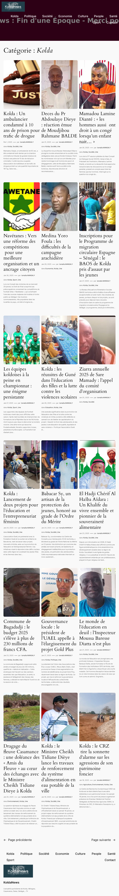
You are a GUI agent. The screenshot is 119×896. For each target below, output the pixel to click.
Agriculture (87, 785)
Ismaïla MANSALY (27, 142)
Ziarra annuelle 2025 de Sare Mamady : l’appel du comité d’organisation (96, 380)
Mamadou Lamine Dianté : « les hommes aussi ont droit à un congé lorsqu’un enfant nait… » (97, 127)
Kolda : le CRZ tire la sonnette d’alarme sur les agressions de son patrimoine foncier (96, 760)
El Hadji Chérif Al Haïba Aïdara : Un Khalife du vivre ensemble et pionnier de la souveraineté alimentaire (97, 510)
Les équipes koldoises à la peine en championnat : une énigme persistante (17, 383)
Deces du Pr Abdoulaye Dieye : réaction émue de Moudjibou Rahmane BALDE (59, 125)
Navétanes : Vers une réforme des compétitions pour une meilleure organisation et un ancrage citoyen (21, 252)
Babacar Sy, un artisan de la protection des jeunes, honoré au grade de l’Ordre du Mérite (58, 507)
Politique (54, 660)
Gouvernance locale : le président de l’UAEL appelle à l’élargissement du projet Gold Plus (58, 635)
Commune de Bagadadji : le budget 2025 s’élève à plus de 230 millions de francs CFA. (19, 635)
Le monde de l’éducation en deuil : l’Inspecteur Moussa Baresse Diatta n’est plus (97, 633)
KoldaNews (11, 882)
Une (20, 146)
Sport (15, 280)
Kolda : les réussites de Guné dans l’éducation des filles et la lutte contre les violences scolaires (59, 383)
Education (49, 407)
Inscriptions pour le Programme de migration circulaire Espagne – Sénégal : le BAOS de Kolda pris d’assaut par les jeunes (97, 255)
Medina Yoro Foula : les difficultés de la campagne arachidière (56, 247)
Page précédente (17, 840)
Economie (49, 269)
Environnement (13, 801)
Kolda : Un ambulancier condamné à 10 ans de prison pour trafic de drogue (21, 125)
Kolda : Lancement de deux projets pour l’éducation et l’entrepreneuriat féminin (20, 507)
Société (15, 146)
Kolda (10, 146)
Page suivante (103, 840)
